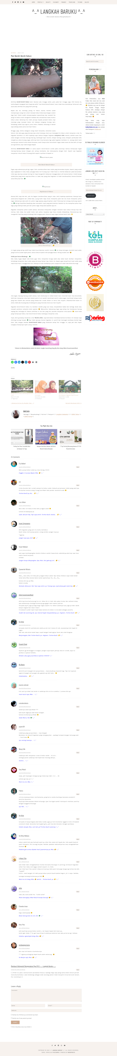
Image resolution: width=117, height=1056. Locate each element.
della (20, 888)
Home (33, 2)
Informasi (13, 53)
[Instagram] (61, 1045)
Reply (78, 466)
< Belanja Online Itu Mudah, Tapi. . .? (22, 403)
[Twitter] (55, 1045)
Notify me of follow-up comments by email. (25, 1015)
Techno (80, 2)
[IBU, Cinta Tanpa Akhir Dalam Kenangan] (46, 386)
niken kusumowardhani (26, 595)
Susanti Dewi (23, 644)
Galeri (87, 2)
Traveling (72, 2)
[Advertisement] (58, 36)
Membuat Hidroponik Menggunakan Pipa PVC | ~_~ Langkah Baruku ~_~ (33, 966)
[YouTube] (64, 1045)
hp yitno (21, 621)
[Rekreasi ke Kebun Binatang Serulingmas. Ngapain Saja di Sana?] (70, 386)
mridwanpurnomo (24, 945)
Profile (40, 2)
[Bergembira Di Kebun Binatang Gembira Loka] (22, 386)
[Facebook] (52, 1045)
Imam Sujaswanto (24, 523)
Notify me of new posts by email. (22, 1018)
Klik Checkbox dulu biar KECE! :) (22, 1027)
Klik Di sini (90, 195)
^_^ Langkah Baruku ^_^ (58, 11)
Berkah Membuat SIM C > (74, 403)
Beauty (48, 2)
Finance (63, 2)
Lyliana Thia (22, 858)
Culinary (56, 2)
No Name (22, 664)
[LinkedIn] (58, 1045)
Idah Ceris (26, 411)
